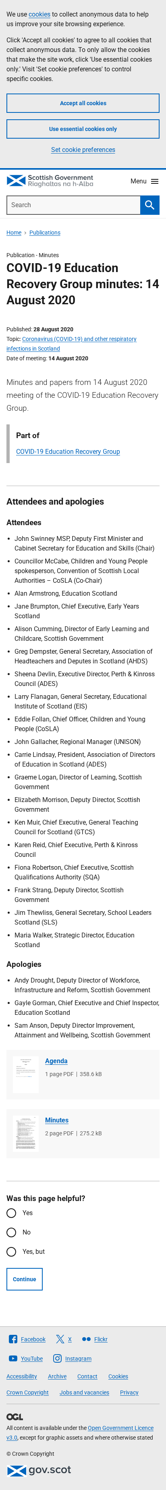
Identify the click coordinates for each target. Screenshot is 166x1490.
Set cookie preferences (83, 150)
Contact (87, 1376)
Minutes (56, 1120)
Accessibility (21, 1376)
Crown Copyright (27, 1392)
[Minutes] (26, 1134)
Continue (24, 1279)
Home (13, 232)
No (27, 1232)
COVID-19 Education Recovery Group (68, 451)
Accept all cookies (83, 103)
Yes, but (34, 1251)
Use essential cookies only (83, 129)
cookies (39, 14)
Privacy (129, 1392)
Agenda (56, 1061)
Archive (57, 1376)
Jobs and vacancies (84, 1392)
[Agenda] (26, 1074)
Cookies (118, 1376)
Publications (44, 232)
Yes (28, 1213)
